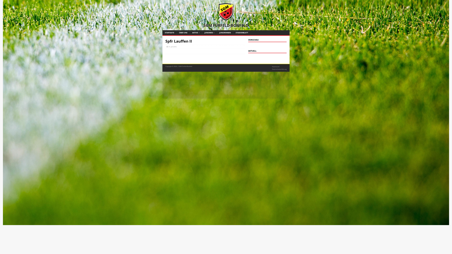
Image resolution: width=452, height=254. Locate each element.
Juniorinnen (225, 33)
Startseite (169, 33)
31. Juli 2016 (172, 47)
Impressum (275, 67)
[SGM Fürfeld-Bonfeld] (226, 19)
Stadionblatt (242, 33)
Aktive (195, 33)
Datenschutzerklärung (279, 69)
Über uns (183, 33)
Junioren (208, 33)
